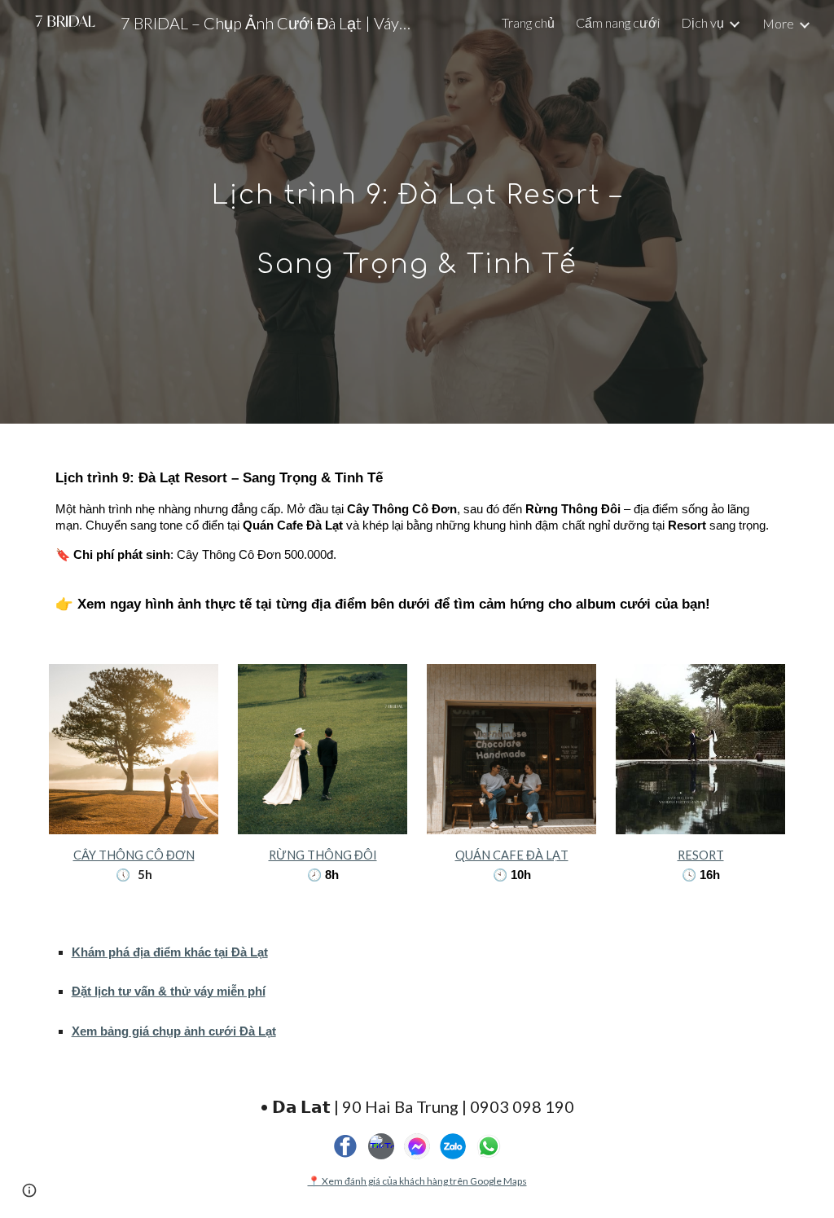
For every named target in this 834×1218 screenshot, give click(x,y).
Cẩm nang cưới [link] (618, 22)
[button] (29, 1190)
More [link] (778, 23)
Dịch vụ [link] (702, 22)
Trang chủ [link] (528, 22)
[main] (416, 212)
